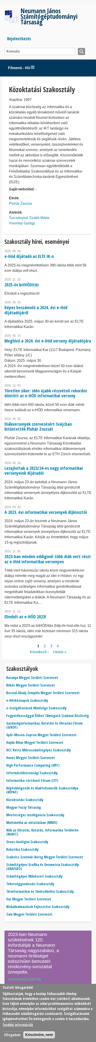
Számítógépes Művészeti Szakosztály (34, 876)
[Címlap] (12, 16)
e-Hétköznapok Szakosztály (27, 700)
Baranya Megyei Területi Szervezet (32, 677)
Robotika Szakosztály (22, 849)
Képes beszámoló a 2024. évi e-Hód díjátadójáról (35, 310)
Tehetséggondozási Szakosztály (30, 883)
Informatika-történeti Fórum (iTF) (32, 780)
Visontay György (22, 223)
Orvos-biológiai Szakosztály (27, 841)
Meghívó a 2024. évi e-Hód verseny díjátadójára (47, 341)
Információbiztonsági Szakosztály (32, 772)
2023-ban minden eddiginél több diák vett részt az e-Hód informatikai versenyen (47, 559)
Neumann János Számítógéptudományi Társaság (49, 16)
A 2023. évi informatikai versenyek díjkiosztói (45, 512)
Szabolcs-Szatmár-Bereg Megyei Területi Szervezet (44, 857)
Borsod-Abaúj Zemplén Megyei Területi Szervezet (43, 692)
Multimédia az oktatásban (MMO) (31, 822)
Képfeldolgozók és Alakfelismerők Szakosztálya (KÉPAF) (42, 790)
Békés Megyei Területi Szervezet (30, 685)
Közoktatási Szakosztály (24, 799)
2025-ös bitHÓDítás (21, 285)
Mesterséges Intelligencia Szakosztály (35, 814)
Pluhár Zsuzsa (20, 203)
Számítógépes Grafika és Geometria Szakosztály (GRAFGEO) (42, 866)
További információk (17, 1024)
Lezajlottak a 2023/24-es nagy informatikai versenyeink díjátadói (43, 470)
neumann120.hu (25, 979)
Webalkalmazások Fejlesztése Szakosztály (37, 906)
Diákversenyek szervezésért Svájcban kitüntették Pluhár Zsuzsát (38, 426)
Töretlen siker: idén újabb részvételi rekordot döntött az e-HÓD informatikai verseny (45, 393)
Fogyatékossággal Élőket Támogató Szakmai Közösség (47, 715)
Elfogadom (12, 1034)
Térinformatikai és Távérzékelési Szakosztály (40, 891)
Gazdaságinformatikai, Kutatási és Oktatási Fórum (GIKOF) (44, 725)
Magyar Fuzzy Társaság (23, 807)
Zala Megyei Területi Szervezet (29, 914)
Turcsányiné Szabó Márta (29, 218)
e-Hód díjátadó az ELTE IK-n (29, 256)
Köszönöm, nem (39, 1035)
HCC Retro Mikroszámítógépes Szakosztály (38, 750)
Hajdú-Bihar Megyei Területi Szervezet (34, 742)
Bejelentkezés (19, 39)
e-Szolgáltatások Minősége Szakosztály (36, 708)
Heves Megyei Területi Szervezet (30, 757)
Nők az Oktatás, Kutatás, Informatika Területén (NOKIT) (42, 832)
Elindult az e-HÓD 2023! (25, 617)
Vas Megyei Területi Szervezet (28, 899)
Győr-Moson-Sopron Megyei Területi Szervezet (41, 734)
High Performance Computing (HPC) (33, 765)
